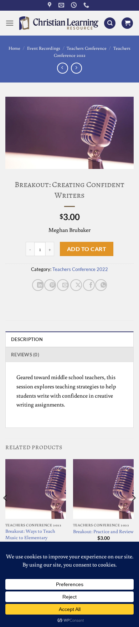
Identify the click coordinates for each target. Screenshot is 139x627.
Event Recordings (43, 48)
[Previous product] (76, 68)
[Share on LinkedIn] (38, 285)
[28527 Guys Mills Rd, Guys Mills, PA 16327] (50, 5)
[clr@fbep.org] (62, 5)
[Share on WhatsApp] (101, 285)
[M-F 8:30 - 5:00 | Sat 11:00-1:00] (74, 5)
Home (14, 48)
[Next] (133, 512)
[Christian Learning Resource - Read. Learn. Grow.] (58, 23)
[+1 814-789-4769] (87, 5)
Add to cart (86, 249)
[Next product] (62, 68)
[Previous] (5, 512)
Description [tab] (27, 339)
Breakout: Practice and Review (103, 531)
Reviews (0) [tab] (25, 354)
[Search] (109, 23)
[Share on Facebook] (89, 285)
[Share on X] (76, 285)
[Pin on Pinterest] (50, 285)
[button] (9, 23)
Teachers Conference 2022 (80, 269)
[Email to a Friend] (63, 285)
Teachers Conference (87, 48)
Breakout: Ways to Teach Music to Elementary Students (30, 537)
